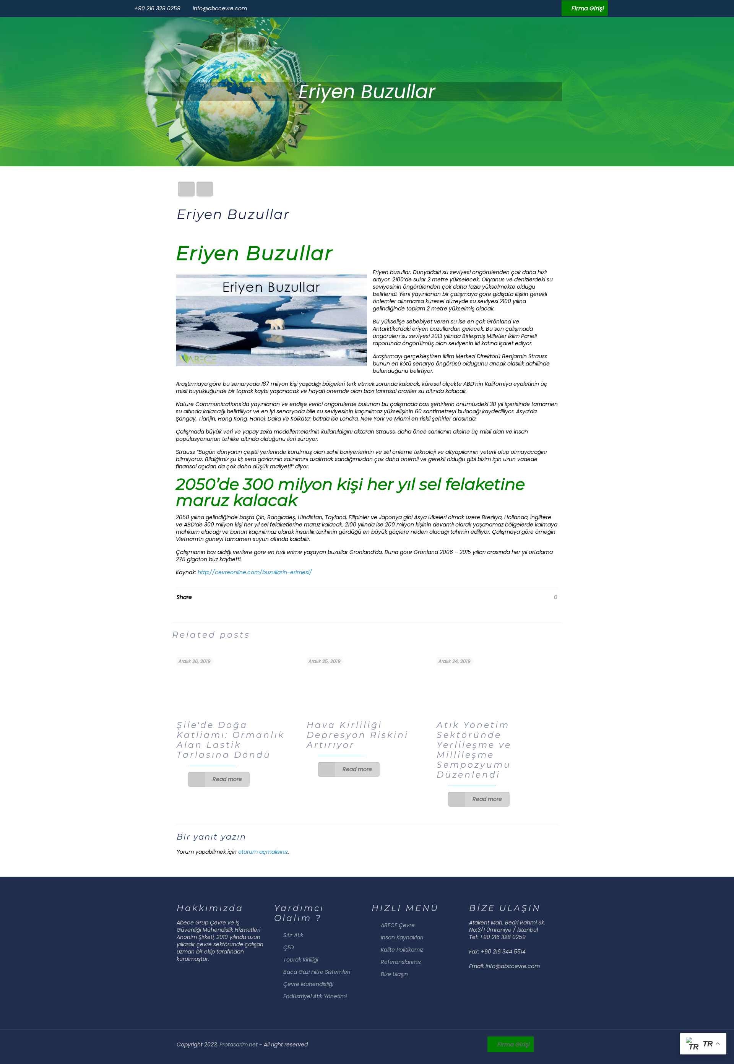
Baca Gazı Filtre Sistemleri (316, 972)
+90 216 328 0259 (157, 8)
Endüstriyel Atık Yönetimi (315, 996)
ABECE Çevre (398, 925)
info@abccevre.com (220, 8)
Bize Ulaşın (394, 974)
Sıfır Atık (293, 935)
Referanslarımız (401, 962)
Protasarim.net (239, 1044)
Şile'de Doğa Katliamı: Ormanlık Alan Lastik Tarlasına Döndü (231, 740)
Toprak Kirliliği (300, 959)
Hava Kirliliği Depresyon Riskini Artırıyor (358, 735)
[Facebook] (524, 8)
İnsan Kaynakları (402, 937)
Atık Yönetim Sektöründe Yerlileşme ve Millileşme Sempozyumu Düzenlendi (474, 750)
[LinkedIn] (545, 8)
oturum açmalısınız (263, 852)
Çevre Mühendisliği (308, 984)
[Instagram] (555, 8)
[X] (535, 8)
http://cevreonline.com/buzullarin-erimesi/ (255, 572)
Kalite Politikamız (402, 950)
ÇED (288, 947)
